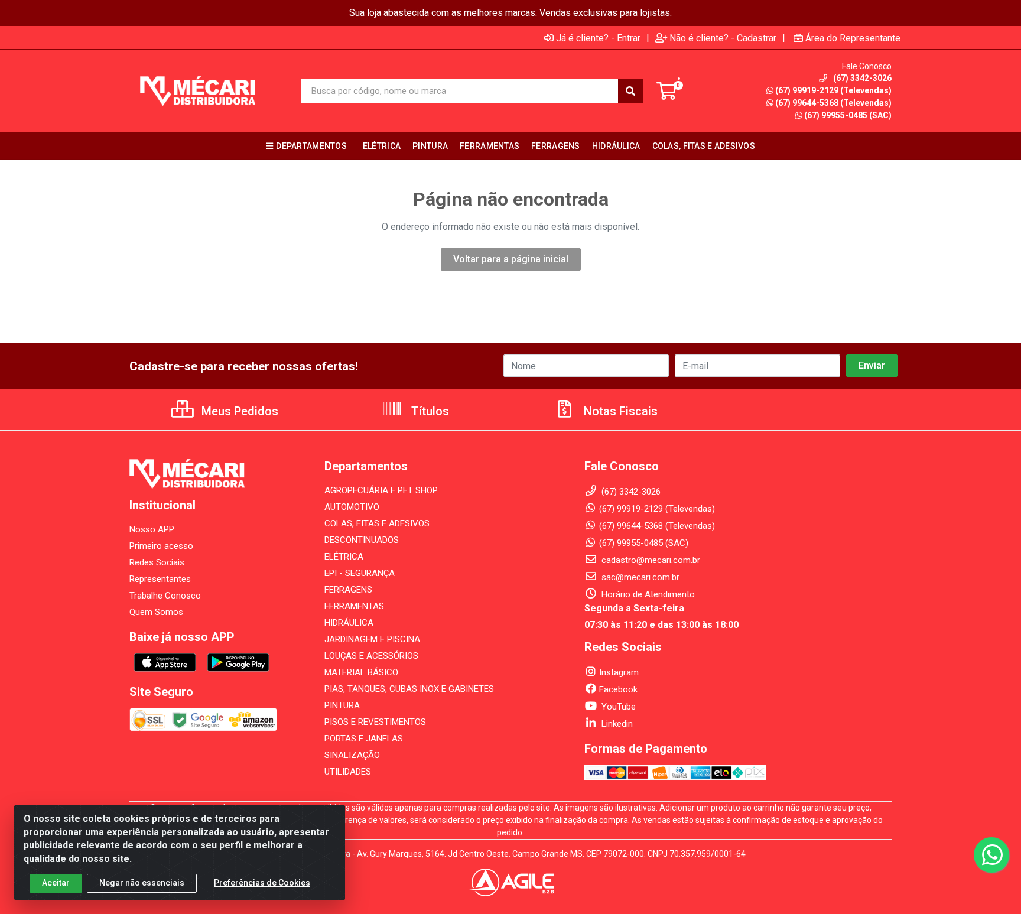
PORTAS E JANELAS (363, 738)
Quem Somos (156, 612)
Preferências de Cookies (262, 882)
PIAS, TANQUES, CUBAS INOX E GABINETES (409, 689)
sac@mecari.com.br (639, 577)
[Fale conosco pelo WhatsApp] (991, 855)
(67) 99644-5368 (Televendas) (833, 103)
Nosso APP (151, 529)
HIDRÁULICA (348, 622)
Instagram (619, 672)
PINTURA (342, 705)
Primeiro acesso (161, 546)
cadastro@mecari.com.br (649, 560)
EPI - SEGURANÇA (359, 573)
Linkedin (616, 723)
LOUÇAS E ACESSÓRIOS (371, 655)
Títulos (428, 411)
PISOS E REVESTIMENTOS (375, 722)
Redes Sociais (156, 562)
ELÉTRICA (343, 556)
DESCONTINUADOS (361, 540)
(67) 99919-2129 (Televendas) (833, 90)
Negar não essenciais (141, 882)
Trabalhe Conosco (165, 595)
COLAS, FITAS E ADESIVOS (377, 523)
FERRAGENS (348, 589)
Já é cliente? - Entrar (598, 38)
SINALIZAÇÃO (352, 755)
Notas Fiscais (619, 411)
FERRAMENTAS (354, 606)
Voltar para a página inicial (510, 259)
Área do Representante (852, 38)
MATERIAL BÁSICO (361, 672)
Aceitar (56, 882)
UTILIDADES (347, 771)
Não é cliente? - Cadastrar (722, 38)
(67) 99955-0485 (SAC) (848, 115)
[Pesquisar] (630, 91)
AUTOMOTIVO (351, 507)
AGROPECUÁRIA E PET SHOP (381, 490)
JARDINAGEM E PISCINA (372, 639)
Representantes (160, 579)
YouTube (617, 706)
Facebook (618, 689)
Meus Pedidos (238, 411)
